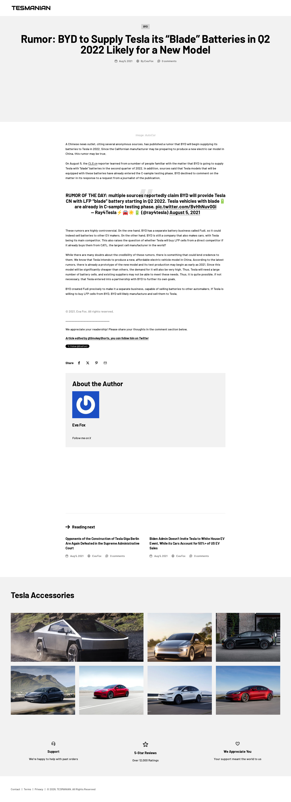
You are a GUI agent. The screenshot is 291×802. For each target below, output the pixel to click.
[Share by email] (105, 363)
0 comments (169, 61)
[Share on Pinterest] (96, 363)
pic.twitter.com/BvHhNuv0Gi (186, 206)
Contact (15, 789)
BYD (145, 26)
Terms (27, 789)
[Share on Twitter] (87, 363)
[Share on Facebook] (79, 363)
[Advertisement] (145, 96)
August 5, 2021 (184, 212)
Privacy (39, 789)
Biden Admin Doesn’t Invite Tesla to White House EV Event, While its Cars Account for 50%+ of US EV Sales (187, 543)
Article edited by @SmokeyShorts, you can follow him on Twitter (107, 338)
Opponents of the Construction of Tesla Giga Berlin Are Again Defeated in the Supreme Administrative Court (102, 543)
